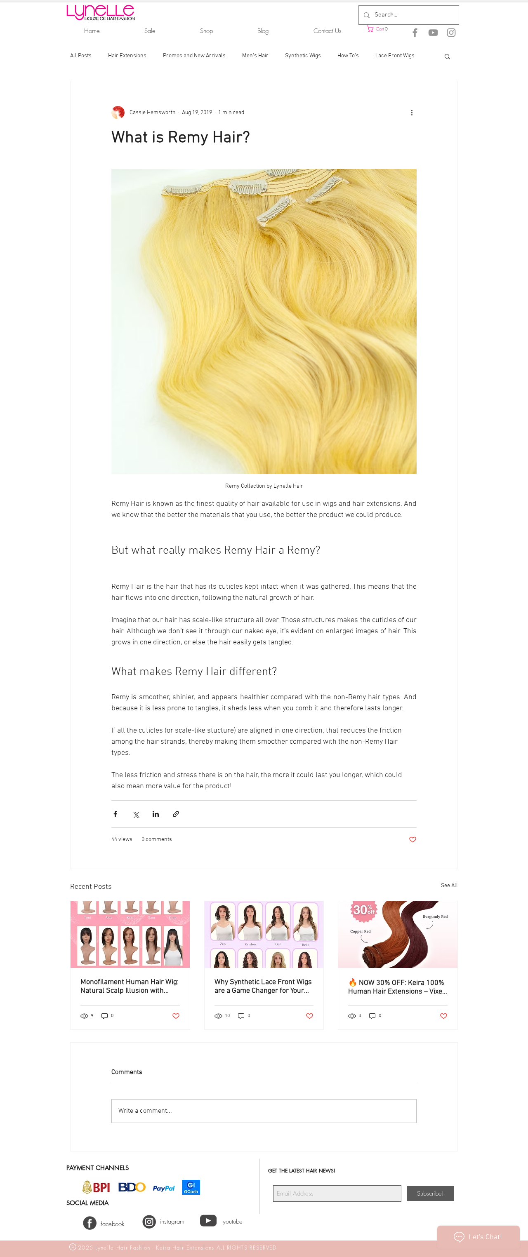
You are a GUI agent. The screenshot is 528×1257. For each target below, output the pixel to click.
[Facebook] (415, 32)
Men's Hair (255, 55)
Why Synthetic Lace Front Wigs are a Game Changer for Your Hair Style (263, 986)
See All (449, 885)
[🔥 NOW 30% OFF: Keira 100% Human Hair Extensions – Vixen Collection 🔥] (397, 934)
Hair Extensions (127, 55)
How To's (348, 55)
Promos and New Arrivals (194, 55)
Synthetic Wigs (303, 55)
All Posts (81, 55)
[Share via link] (176, 814)
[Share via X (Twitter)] (135, 814)
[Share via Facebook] (115, 814)
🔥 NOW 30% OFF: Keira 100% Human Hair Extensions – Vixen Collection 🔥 (397, 987)
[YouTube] (433, 32)
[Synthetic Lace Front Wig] (264, 934)
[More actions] (412, 112)
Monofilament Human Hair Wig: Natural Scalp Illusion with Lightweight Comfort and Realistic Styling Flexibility (129, 986)
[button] (388, 29)
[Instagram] (451, 32)
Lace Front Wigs (395, 55)
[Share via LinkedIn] (156, 814)
